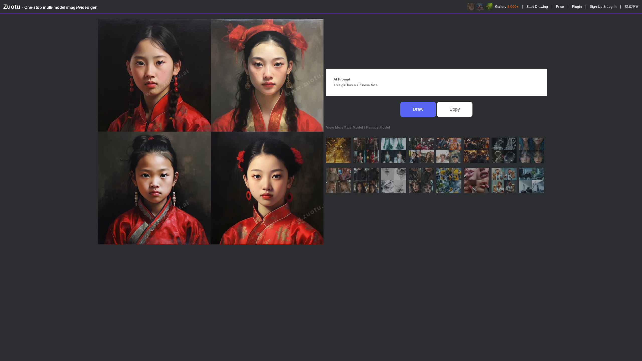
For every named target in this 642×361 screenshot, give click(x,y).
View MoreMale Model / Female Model (358, 127)
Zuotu (50, 6)
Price (560, 7)
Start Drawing (537, 7)
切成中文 (632, 7)
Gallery (506, 7)
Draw (418, 109)
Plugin (577, 7)
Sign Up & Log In (603, 7)
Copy (454, 109)
